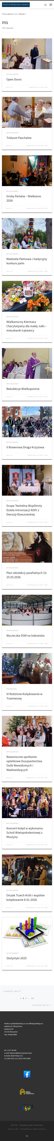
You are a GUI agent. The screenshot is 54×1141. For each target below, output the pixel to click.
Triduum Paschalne (18, 138)
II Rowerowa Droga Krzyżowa (25, 447)
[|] (16, 4)
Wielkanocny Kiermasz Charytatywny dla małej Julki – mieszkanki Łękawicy (26, 326)
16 (32, 998)
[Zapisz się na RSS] (27, 1136)
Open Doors (14, 79)
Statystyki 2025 (16, 958)
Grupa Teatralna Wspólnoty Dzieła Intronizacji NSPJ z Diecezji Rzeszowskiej (24, 510)
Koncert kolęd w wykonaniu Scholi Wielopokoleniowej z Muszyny (24, 832)
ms (16, 14)
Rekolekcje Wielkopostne (22, 389)
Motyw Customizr (39, 1129)
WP (17, 1129)
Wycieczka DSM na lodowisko (25, 635)
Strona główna (7, 14)
